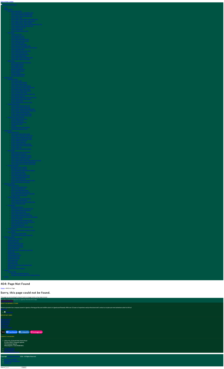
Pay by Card (4, 326)
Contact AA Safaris (6, 327)
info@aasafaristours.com (11, 352)
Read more (4, 309)
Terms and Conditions (10, 359)
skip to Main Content (7, 1)
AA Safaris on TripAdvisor (12, 361)
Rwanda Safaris (5, 322)
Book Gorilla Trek (7, 301)
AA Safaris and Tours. (13, 356)
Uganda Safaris (5, 321)
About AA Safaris (6, 319)
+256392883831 (9, 350)
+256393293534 (9, 348)
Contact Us (7, 363)
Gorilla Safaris (5, 324)
